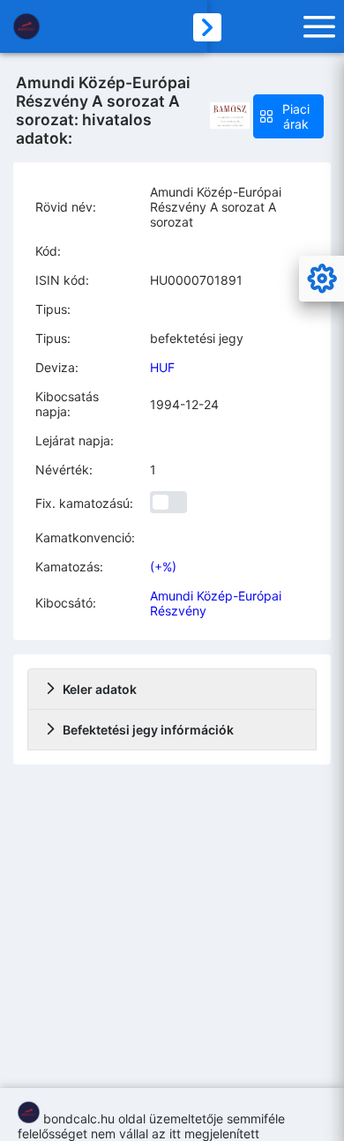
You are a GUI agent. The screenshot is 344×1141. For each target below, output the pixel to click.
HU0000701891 (196, 279)
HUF (162, 367)
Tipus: (53, 309)
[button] (288, 116)
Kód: (48, 250)
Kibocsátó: (65, 602)
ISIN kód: (62, 279)
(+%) (163, 566)
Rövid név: (65, 206)
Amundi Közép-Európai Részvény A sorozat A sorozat (215, 206)
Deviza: (57, 367)
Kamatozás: (69, 566)
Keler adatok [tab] (100, 689)
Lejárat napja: (74, 440)
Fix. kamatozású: (84, 503)
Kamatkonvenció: (85, 537)
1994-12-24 (184, 404)
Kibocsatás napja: (67, 404)
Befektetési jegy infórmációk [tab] (148, 729)
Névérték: (64, 469)
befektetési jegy (196, 338)
